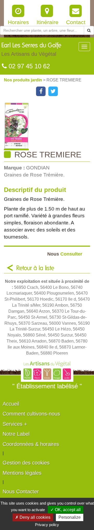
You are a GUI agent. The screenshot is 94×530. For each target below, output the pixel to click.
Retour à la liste (35, 268)
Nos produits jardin (23, 80)
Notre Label (16, 434)
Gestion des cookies (26, 463)
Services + (15, 424)
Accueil (11, 404)
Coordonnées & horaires (31, 444)
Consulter (64, 254)
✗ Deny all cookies (32, 517)
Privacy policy (47, 524)
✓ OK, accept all (65, 509)
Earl (31, 49)
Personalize (69, 517)
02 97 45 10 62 (28, 66)
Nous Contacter (21, 491)
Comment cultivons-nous (31, 414)
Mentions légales (22, 473)
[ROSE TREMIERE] (49, 126)
